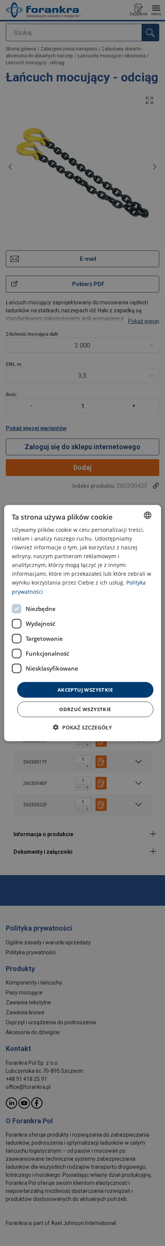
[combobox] (147, 515)
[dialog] (82, 623)
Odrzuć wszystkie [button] (85, 709)
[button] (82, 727)
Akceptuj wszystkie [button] (85, 689)
